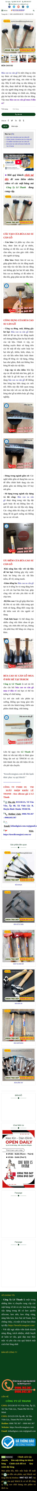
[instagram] (23, 6)
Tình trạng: (4, 109)
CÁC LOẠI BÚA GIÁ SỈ (16, 14)
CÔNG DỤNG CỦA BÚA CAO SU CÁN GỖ (19, 139)
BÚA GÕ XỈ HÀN (18, 924)
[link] (17, 834)
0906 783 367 (17, 1)
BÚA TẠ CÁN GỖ (18, 964)
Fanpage (18, 1193)
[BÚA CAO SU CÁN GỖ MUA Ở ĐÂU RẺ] (18, 36)
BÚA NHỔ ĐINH (18, 1043)
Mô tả (5, 126)
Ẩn (13, 134)
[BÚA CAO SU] (18, 10)
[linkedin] (28, 6)
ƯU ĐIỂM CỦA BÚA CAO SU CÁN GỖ (17, 141)
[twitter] (14, 6)
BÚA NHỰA (18, 885)
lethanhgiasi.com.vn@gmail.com (19, 4)
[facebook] (9, 6)
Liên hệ (19, 114)
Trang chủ (4, 14)
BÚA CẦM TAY (18, 1082)
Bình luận (14, 126)
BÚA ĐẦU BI (18, 1003)
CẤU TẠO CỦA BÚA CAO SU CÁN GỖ (17, 137)
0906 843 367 (27, 1)
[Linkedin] (16, 121)
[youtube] (18, 6)
